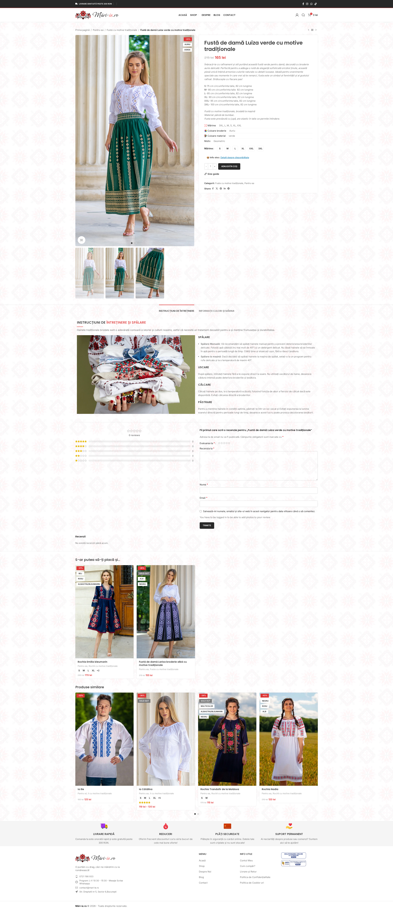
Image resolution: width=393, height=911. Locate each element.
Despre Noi (205, 871)
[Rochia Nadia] (288, 739)
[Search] (303, 15)
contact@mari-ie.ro (89, 887)
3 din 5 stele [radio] (224, 443)
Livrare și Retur (248, 871)
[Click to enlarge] (81, 240)
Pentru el (82, 793)
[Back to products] (312, 30)
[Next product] (316, 30)
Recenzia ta (207, 448)
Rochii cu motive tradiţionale (103, 666)
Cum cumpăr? (247, 866)
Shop (202, 866)
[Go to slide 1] (131, 243)
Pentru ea (98, 30)
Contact (203, 882)
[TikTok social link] (315, 4)
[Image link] (95, 857)
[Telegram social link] (229, 188)
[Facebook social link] (303, 4)
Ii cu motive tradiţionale (100, 793)
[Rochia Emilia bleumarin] (104, 611)
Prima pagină (82, 30)
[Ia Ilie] (104, 739)
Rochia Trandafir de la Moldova (219, 789)
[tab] (176, 309)
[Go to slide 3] (138, 243)
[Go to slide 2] (135, 243)
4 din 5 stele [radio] (226, 443)
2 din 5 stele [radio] (222, 443)
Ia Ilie (81, 789)
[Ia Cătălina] (166, 739)
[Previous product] (308, 30)
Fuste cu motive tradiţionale (122, 30)
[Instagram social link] (307, 4)
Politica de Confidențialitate (255, 877)
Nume (204, 484)
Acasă (202, 860)
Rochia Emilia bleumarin (92, 661)
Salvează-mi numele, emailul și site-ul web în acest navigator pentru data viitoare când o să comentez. (259, 511)
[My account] (297, 15)
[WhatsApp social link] (311, 4)
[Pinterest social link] (221, 188)
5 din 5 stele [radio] (229, 443)
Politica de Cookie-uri (252, 882)
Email (203, 497)
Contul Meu (246, 860)
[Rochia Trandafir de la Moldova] (227, 739)
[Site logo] (97, 14)
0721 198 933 (86, 876)
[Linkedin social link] (225, 188)
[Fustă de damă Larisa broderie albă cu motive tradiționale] (166, 611)
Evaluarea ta (207, 443)
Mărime (208, 148)
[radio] (220, 148)
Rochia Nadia (270, 789)
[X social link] (217, 188)
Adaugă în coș (229, 166)
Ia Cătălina (145, 789)
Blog (201, 877)
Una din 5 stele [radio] (219, 443)
